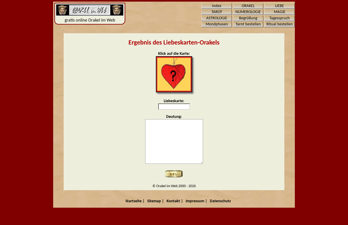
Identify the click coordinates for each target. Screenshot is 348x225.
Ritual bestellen (279, 24)
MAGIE (279, 12)
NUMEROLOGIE (248, 12)
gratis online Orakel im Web (90, 20)
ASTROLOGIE (216, 18)
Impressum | (196, 201)
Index (216, 6)
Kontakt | (175, 201)
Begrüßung (248, 18)
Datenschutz (220, 201)
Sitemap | (155, 201)
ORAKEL (248, 6)
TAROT (216, 12)
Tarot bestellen (248, 24)
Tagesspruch (279, 18)
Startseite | (135, 201)
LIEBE (279, 6)
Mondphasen (217, 24)
